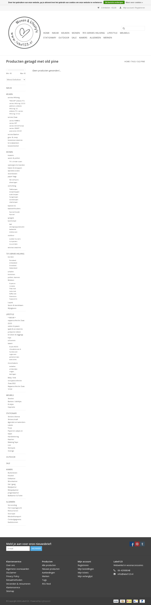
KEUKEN (65, 32)
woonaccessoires (14, 247)
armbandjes (13, 369)
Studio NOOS (13, 347)
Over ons (10, 565)
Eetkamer (11, 478)
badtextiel (12, 229)
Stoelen (11, 398)
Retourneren (13, 511)
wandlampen (13, 200)
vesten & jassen (14, 326)
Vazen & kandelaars (15, 305)
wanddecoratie (14, 171)
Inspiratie (11, 407)
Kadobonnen (13, 522)
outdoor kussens (15, 239)
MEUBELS (124, 32)
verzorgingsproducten (16, 227)
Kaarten (11, 439)
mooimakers (13, 363)
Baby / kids (12, 377)
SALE (74, 37)
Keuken (11, 475)
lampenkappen (14, 192)
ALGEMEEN (95, 37)
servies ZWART (14, 128)
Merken (107, 37)
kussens (11, 155)
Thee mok (12, 289)
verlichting (12, 186)
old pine (141, 61)
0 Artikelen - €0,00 (109, 7)
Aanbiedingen (48, 572)
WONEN (76, 32)
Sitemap (10, 591)
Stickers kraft (13, 419)
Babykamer (12, 487)
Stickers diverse (14, 416)
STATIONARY (49, 37)
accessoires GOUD (15, 131)
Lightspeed (45, 601)
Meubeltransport (14, 516)
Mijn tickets (83, 572)
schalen (11, 271)
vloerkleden (12, 173)
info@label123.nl (125, 574)
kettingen (12, 374)
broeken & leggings (15, 335)
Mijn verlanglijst (85, 576)
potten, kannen (14, 277)
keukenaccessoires (15, 140)
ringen (11, 371)
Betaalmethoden (14, 580)
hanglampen (13, 197)
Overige (11, 451)
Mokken (11, 280)
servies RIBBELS (14, 121)
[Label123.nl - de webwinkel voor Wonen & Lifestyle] (24, 33)
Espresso (12, 283)
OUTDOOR (64, 37)
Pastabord (12, 260)
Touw (10, 428)
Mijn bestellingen (86, 569)
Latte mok (12, 291)
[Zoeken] (122, 28)
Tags (133, 61)
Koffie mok (12, 294)
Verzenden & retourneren (18, 583)
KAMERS (83, 37)
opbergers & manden (16, 165)
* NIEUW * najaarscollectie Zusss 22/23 (16, 320)
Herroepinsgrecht (15, 508)
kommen (11, 274)
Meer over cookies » (134, 2)
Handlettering (13, 436)
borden (11, 257)
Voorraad (11, 513)
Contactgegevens (14, 519)
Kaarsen (12, 214)
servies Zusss (12, 117)
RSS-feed (46, 583)
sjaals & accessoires (15, 329)
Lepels (10, 302)
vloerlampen (13, 202)
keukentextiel (13, 146)
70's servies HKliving (93, 32)
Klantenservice (13, 587)
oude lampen (13, 194)
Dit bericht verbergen (114, 2)
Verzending (12, 505)
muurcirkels (13, 244)
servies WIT (13, 123)
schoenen (11, 340)
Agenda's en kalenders (16, 422)
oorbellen (12, 366)
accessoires (13, 359)
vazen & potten (14, 158)
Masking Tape (13, 442)
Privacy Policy (12, 576)
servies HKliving (14, 97)
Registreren (83, 565)
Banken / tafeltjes (14, 401)
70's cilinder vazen (15, 161)
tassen (10, 343)
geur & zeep (13, 137)
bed (10, 224)
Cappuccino (13, 299)
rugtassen (12, 354)
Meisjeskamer (13, 490)
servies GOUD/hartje (16, 126)
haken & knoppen (15, 168)
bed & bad (12, 221)
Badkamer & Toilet (15, 495)
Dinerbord (12, 265)
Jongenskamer (13, 493)
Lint (9, 445)
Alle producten (49, 565)
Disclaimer (11, 572)
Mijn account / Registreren (134, 7)
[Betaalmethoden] (115, 601)
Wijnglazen (12, 308)
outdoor (11, 235)
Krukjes (11, 404)
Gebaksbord (13, 268)
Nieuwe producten (51, 569)
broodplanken (13, 143)
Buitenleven (12, 473)
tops (9, 337)
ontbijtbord (13, 263)
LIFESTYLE (112, 32)
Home (46, 32)
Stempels (11, 448)
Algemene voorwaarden (17, 569)
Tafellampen (13, 189)
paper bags (12, 176)
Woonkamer (13, 481)
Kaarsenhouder (14, 212)
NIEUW (55, 32)
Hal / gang (11, 484)
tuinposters (13, 241)
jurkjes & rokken (14, 332)
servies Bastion (13, 134)
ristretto (12, 286)
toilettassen (13, 232)
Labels (10, 425)
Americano (12, 296)
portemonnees (14, 357)
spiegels (11, 218)
